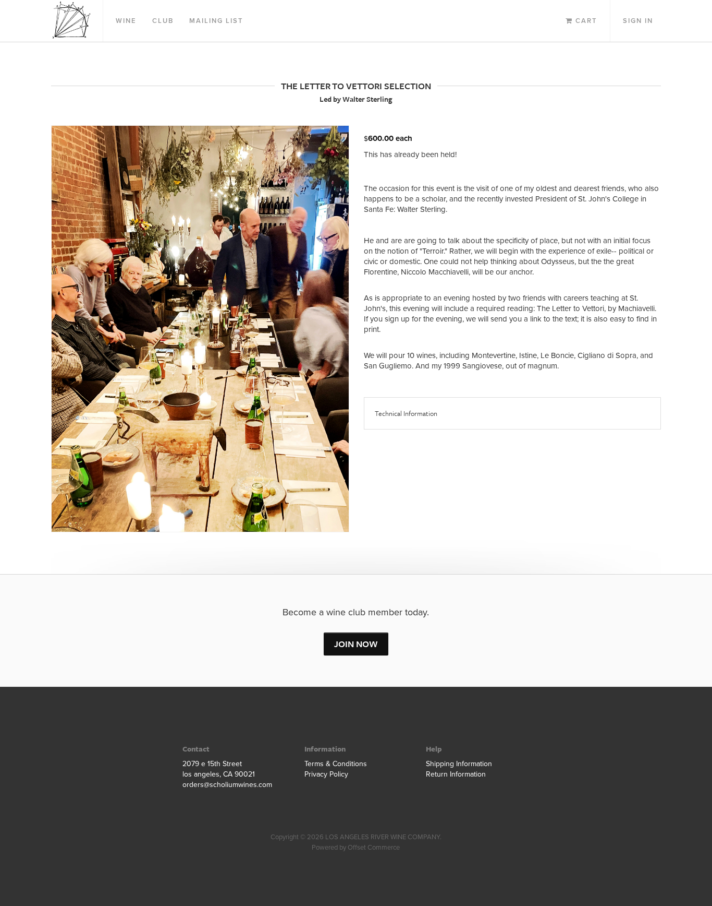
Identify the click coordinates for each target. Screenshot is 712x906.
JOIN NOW (356, 643)
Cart (585, 21)
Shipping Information (459, 763)
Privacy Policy (326, 774)
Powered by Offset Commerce (356, 847)
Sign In (638, 21)
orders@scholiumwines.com (227, 784)
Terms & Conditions (335, 763)
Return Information (456, 774)
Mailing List (216, 21)
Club (163, 21)
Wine (126, 21)
